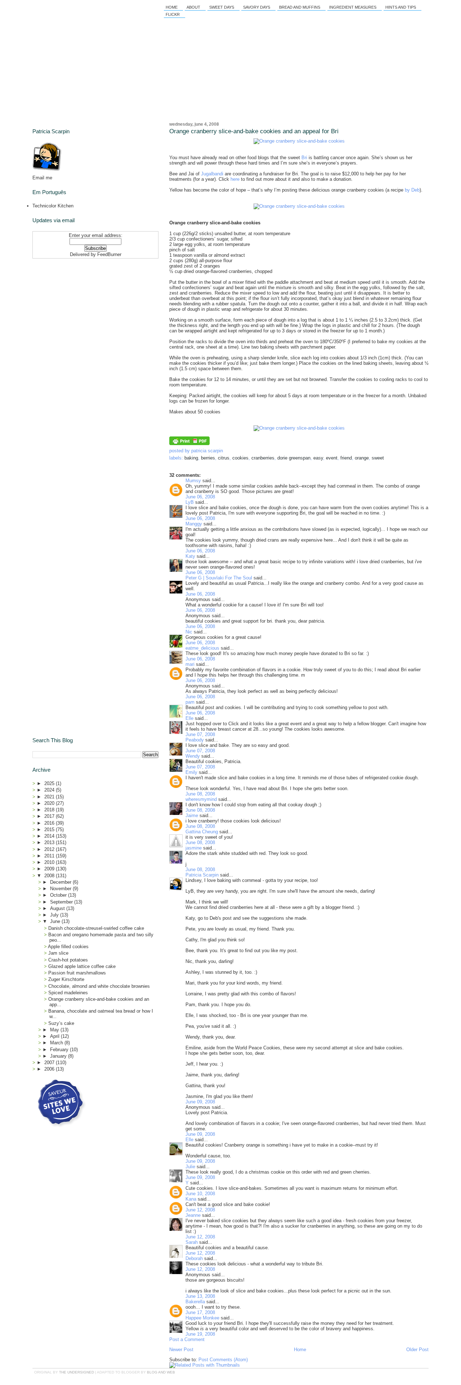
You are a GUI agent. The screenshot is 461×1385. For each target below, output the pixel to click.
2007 (50, 1062)
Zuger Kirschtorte (66, 979)
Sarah (191, 1242)
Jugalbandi (212, 173)
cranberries (262, 458)
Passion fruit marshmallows (77, 973)
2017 (50, 816)
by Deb (412, 190)
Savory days (256, 7)
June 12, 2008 (200, 1210)
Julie (190, 1166)
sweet (378, 458)
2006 (50, 1069)
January (59, 1056)
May (55, 1029)
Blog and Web (161, 1372)
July (55, 915)
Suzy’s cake (61, 1023)
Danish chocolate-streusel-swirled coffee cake (96, 928)
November (61, 888)
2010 (50, 862)
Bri (304, 157)
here (235, 179)
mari (189, 664)
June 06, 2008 (200, 496)
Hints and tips (400, 7)
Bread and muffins (299, 7)
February (60, 1049)
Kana (190, 1199)
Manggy (193, 523)
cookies (240, 458)
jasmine (193, 848)
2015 (50, 829)
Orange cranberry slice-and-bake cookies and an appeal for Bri (254, 131)
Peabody (194, 740)
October (59, 895)
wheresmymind (201, 799)
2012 (50, 849)
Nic (188, 632)
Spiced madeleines (68, 992)
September (62, 902)
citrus (223, 458)
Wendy (192, 756)
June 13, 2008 (200, 1296)
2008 (50, 875)
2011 (50, 856)
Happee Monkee (202, 1318)
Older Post (417, 1349)
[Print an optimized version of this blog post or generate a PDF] (189, 443)
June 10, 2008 (200, 1193)
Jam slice (58, 953)
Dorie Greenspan (293, 458)
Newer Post (181, 1349)
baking (191, 458)
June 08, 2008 (200, 794)
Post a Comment (187, 1339)
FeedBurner (109, 254)
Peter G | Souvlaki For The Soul (218, 578)
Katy (190, 556)
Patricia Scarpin (202, 875)
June (56, 921)
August (58, 908)
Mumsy (193, 480)
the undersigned (76, 1372)
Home (172, 7)
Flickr (173, 14)
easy (318, 458)
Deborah (194, 1258)
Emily (191, 772)
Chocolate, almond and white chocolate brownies (99, 986)
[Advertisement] (77, 306)
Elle (189, 718)
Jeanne (193, 1215)
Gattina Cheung (201, 831)
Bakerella (195, 1301)
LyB (189, 502)
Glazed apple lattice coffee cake (82, 966)
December (61, 882)
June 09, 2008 (200, 1101)
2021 (50, 796)
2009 (50, 868)
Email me (42, 177)
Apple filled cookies (68, 946)
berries (208, 458)
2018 (50, 809)
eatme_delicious (202, 648)
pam (189, 702)
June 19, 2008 (200, 1334)
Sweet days (221, 7)
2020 (50, 803)
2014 (50, 836)
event (331, 458)
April (55, 1036)
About (193, 7)
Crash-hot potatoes (68, 960)
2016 (50, 823)
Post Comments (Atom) (223, 1359)
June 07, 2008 (200, 734)
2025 (50, 783)
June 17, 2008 (200, 1312)
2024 (50, 790)
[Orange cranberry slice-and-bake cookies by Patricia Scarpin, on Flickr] (299, 141)
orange (362, 458)
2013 (50, 842)
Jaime (191, 815)
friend (346, 458)
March (57, 1042)
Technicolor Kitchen (52, 206)
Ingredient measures (352, 7)
